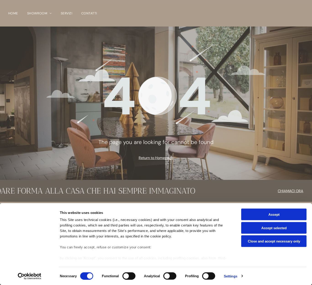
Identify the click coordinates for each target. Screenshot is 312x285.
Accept (274, 214)
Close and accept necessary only (274, 241)
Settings (230, 276)
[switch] (128, 276)
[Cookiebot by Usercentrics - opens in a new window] (30, 276)
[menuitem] (13, 13)
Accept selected (274, 228)
